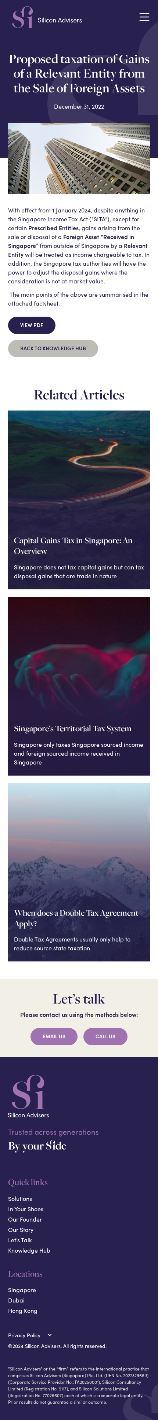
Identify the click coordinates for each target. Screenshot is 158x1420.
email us (54, 1036)
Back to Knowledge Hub (53, 348)
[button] (144, 17)
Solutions (20, 1198)
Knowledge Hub (29, 1250)
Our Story (20, 1229)
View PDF (31, 325)
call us (105, 1036)
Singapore (22, 1290)
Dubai (16, 1300)
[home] (70, 17)
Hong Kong (22, 1310)
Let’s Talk (20, 1240)
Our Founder (25, 1219)
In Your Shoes (25, 1209)
